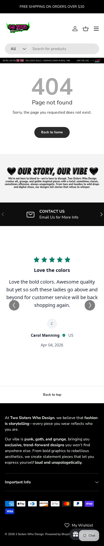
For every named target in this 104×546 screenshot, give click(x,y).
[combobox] (52, 48)
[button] (85, 28)
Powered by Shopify (58, 534)
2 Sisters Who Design (29, 534)
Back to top (52, 394)
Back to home (52, 132)
